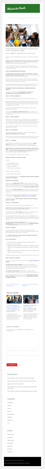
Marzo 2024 (9, 451)
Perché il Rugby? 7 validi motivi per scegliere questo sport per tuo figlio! (22, 391)
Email (8, 355)
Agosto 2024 (10, 443)
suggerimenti (30, 311)
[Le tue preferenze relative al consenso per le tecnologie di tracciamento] (2, 467)
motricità (26, 53)
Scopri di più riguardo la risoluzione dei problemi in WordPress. (17, 463)
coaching (30, 309)
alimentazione (10, 402)
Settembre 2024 (10, 440)
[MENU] (36, 9)
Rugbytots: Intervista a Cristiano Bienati (29, 306)
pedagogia (9, 417)
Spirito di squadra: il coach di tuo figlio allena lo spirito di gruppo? (14, 307)
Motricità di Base (31, 53)
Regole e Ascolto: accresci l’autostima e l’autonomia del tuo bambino (21, 381)
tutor (8, 422)
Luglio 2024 (9, 446)
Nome (8, 350)
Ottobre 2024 (10, 437)
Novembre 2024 (10, 434)
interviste (34, 309)
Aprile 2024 (9, 449)
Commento (9, 333)
